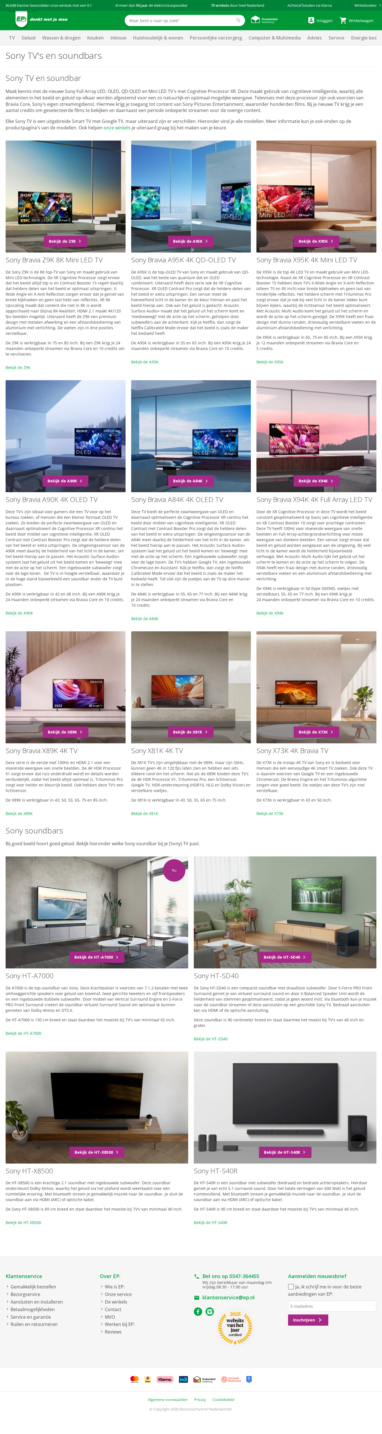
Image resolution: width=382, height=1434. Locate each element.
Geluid (29, 38)
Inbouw (118, 38)
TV (12, 38)
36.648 (10, 5)
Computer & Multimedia (275, 38)
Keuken (95, 38)
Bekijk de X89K (19, 813)
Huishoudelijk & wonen (158, 38)
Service (337, 38)
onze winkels (117, 128)
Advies (314, 38)
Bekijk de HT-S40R (210, 1222)
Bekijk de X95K (270, 362)
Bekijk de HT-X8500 (23, 1222)
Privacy (200, 1399)
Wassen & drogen (61, 38)
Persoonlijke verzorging (216, 38)
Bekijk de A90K (19, 613)
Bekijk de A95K (145, 362)
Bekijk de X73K (270, 813)
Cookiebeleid (223, 1399)
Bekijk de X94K (270, 613)
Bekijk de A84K (145, 618)
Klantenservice (24, 1276)
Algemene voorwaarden (168, 1399)
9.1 (89, 5)
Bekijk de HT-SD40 (211, 1038)
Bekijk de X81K (144, 813)
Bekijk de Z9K (18, 367)
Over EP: (110, 1276)
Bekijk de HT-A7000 (23, 1033)
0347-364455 (244, 1276)
